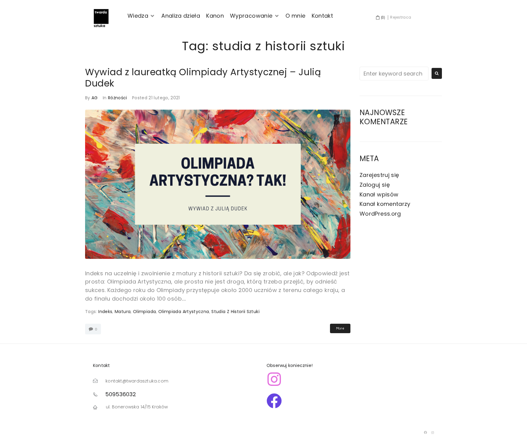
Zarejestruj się (379, 175)
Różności (117, 98)
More (340, 328)
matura (123, 311)
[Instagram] (432, 432)
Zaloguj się (375, 185)
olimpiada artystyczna (183, 311)
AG (94, 98)
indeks (105, 311)
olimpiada (144, 311)
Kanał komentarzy (385, 204)
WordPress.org (380, 213)
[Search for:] (394, 73)
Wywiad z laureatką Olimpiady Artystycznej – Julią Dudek (203, 77)
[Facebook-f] (425, 432)
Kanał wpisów (379, 194)
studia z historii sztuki (235, 311)
